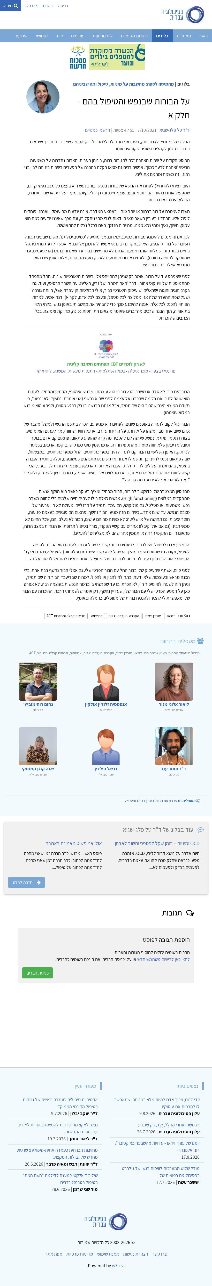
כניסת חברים (37, 973)
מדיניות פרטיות (79, 1254)
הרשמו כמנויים (97, 130)
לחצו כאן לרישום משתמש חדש (163, 959)
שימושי (42, 36)
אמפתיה (97, 615)
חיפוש (8, 6)
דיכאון (170, 615)
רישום (48, 6)
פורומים (78, 36)
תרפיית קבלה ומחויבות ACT (66, 615)
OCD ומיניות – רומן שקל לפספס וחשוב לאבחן (157, 843)
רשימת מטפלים (134, 36)
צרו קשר (30, 6)
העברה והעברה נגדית (123, 615)
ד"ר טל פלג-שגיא (175, 130)
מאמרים (184, 36)
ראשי (203, 36)
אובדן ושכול (153, 615)
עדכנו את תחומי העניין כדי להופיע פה (160, 800)
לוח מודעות (103, 36)
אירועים (21, 36)
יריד (59, 36)
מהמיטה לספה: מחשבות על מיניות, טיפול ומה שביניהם (123, 84)
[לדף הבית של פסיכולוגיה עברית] (183, 14)
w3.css (118, 1265)
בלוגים (162, 36)
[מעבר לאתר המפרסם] (106, 57)
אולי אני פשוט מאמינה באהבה (74, 843)
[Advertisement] (106, 1025)
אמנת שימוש (108, 1254)
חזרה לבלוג (22, 882)
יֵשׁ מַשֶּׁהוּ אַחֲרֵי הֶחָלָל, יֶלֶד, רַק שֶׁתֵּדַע (169, 1125)
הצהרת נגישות (135, 1254)
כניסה (63, 6)
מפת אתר (53, 1254)
